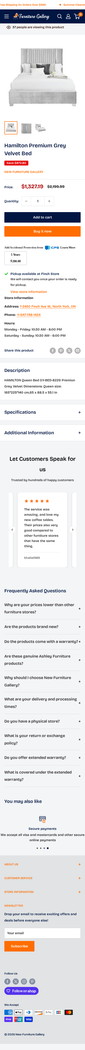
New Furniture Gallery (23, 172)
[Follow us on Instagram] (24, 981)
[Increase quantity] (49, 201)
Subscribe (19, 946)
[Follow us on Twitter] (16, 981)
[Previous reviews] (12, 529)
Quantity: (11, 201)
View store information (28, 292)
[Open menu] (6, 16)
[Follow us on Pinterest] (32, 981)
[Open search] (59, 16)
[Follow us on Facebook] (7, 981)
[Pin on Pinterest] (61, 350)
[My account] (68, 16)
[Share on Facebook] (53, 350)
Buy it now (43, 231)
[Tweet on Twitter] (69, 350)
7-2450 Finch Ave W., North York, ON (48, 306)
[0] (77, 16)
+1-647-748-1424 (29, 315)
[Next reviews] (72, 529)
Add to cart (42, 217)
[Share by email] (78, 350)
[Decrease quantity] (26, 201)
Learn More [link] (67, 247)
